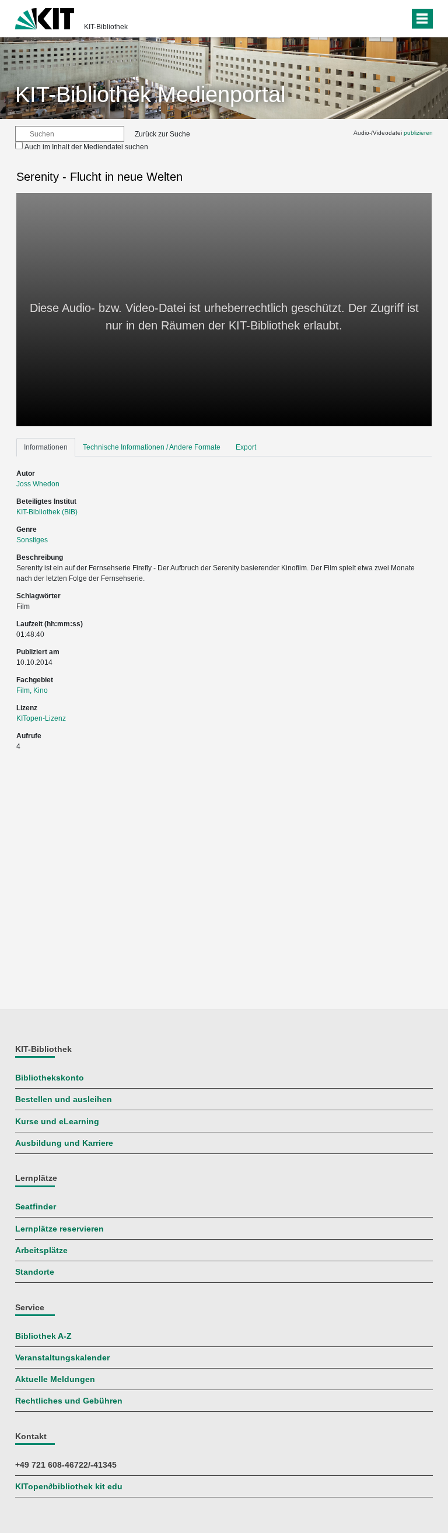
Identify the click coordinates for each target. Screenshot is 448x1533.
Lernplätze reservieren (59, 1229)
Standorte (34, 1272)
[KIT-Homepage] (44, 17)
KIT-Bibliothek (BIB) (47, 512)
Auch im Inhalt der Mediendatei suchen (86, 147)
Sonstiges (32, 540)
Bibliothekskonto (49, 1078)
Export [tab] (246, 447)
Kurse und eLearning (57, 1121)
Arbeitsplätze (41, 1250)
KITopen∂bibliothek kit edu (69, 1486)
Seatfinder (35, 1206)
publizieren (418, 132)
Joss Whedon (38, 484)
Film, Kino (32, 690)
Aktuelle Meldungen (55, 1379)
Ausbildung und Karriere (64, 1143)
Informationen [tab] (46, 447)
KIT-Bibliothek (106, 27)
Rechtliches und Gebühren (69, 1401)
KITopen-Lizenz (41, 718)
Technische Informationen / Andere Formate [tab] (151, 447)
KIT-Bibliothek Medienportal (150, 94)
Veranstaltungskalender (62, 1357)
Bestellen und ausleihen (63, 1099)
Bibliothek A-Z (43, 1336)
